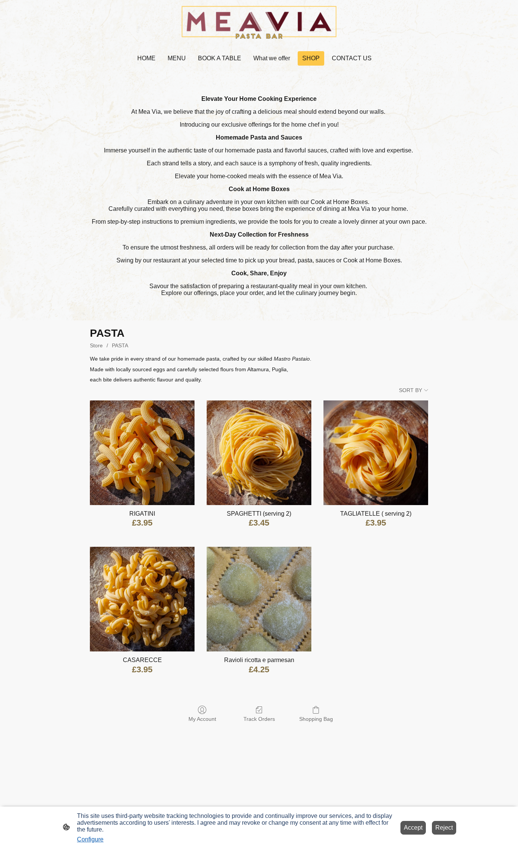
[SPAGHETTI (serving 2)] (259, 452)
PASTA (120, 345)
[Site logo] (259, 22)
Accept (413, 827)
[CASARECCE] (142, 599)
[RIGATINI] (142, 452)
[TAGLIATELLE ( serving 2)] (375, 452)
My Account (202, 719)
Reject (444, 827)
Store (96, 345)
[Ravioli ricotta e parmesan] (259, 599)
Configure (90, 839)
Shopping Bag (316, 719)
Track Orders (259, 719)
